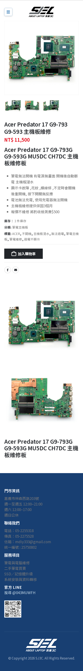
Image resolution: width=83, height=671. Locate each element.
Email (15, 269)
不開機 (26, 233)
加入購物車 (27, 253)
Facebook (7, 269)
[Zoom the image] (41, 641)
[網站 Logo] (41, 12)
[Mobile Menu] (8, 12)
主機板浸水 (41, 233)
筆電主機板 (20, 227)
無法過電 (57, 233)
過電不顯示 (32, 239)
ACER (16, 233)
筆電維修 (15, 239)
